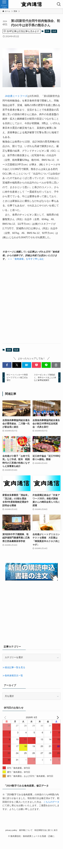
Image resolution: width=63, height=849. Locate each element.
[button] (7, 365)
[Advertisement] (31, 302)
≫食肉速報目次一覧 (12, 675)
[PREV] (5, 717)
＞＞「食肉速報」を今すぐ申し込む (26, 259)
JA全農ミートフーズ (16, 96)
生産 (54, 31)
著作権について (26, 830)
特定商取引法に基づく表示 (46, 830)
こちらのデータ (51, 802)
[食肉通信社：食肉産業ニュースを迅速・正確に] (32, 4)
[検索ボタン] (59, 4)
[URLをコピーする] (56, 365)
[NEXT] (57, 717)
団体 (47, 31)
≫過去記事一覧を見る (13, 667)
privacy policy (11, 830)
